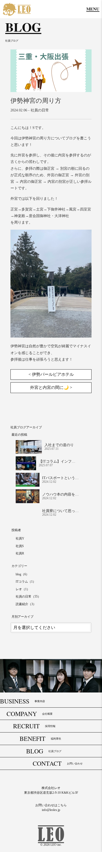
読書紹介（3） (26, 604)
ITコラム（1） (26, 581)
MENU (92, 9)
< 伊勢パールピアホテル (51, 374)
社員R (20, 553)
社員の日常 (40, 110)
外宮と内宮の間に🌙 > (51, 387)
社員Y (20, 538)
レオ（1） (23, 589)
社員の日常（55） (28, 596)
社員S (20, 546)
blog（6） (22, 574)
